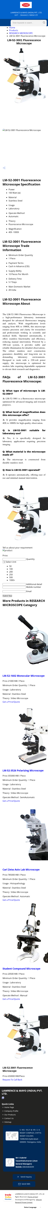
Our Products (10, 1114)
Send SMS (26, 1184)
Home (12, 27)
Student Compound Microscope (21, 968)
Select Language (30, 1207)
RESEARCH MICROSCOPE (21, 33)
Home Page (9, 1107)
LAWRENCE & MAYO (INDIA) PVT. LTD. (26, 13)
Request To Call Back (12, 1079)
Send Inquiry (26, 1177)
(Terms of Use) (32, 1197)
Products (13, 30)
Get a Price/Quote (11, 701)
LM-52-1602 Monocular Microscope (24, 675)
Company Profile (11, 1111)
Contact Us (9, 1118)
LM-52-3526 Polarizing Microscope (23, 770)
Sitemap (7, 1122)
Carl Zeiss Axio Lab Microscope (21, 869)
